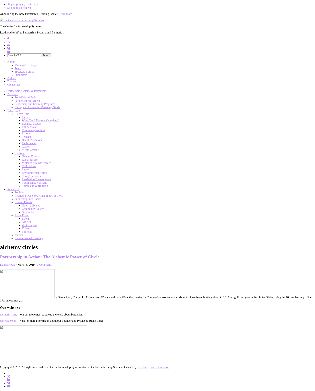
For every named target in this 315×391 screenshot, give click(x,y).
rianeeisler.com (8, 320)
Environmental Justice (34, 172)
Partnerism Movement (27, 100)
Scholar (26, 133)
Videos (26, 228)
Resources (13, 189)
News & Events (31, 205)
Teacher (26, 136)
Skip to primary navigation (22, 4)
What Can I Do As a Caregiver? (40, 120)
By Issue (20, 153)
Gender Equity (30, 156)
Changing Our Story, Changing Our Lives (39, 195)
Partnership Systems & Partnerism (26, 90)
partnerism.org (8, 314)
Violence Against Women (36, 162)
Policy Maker (29, 126)
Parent (25, 117)
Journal (19, 235)
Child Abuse (29, 166)
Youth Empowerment (34, 182)
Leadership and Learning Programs (35, 104)
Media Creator (30, 149)
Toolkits (19, 192)
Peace (25, 169)
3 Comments (44, 264)
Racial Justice (30, 159)
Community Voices (33, 208)
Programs (12, 94)
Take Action (14, 110)
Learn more (65, 13)
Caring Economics (32, 176)
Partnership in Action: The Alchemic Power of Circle (50, 257)
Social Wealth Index (26, 97)
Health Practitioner (32, 140)
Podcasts (27, 231)
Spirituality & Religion (35, 185)
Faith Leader (29, 143)
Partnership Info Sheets (28, 199)
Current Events (23, 202)
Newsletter (28, 212)
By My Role (22, 113)
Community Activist (33, 130)
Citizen (26, 146)
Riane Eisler (22, 215)
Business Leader (31, 123)
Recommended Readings (29, 238)
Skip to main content (19, 7)
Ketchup (142, 367)
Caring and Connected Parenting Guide (37, 107)
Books (25, 218)
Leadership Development (36, 179)
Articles (26, 221)
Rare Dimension (159, 367)
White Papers (29, 225)
